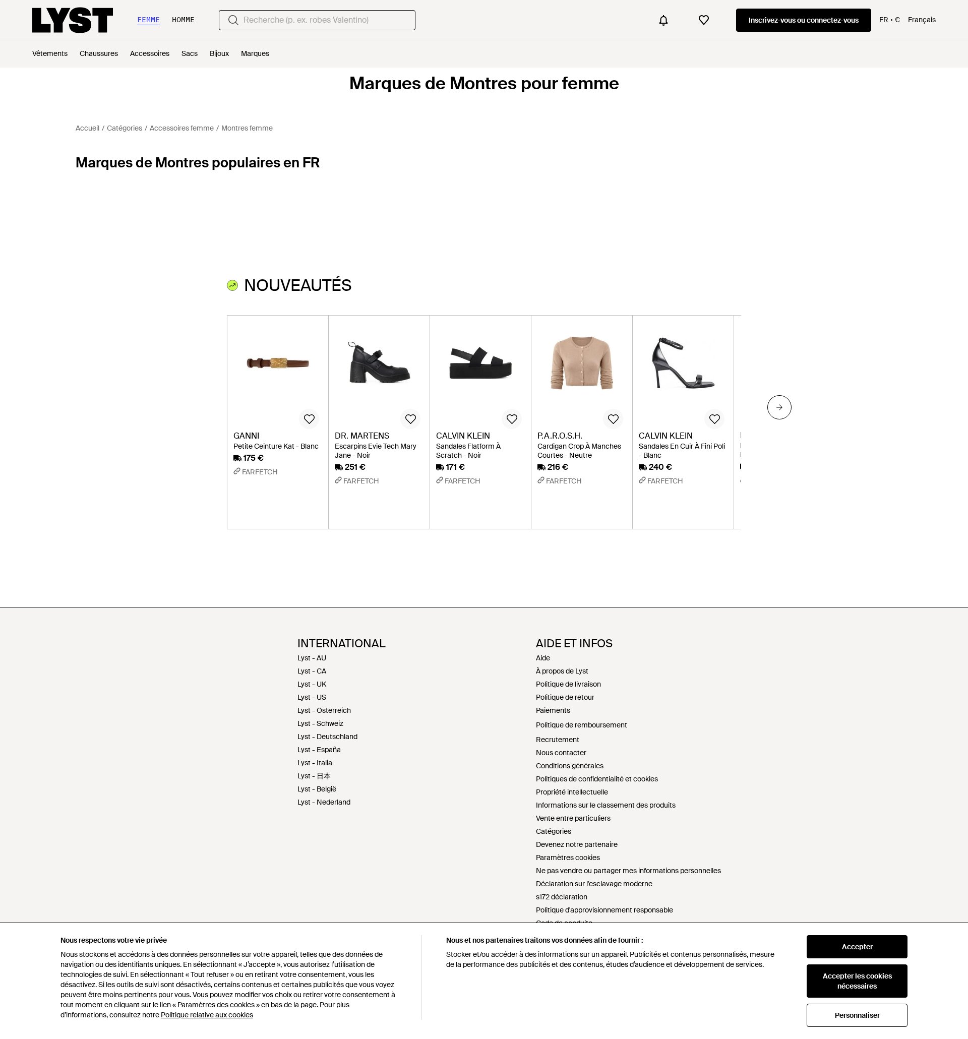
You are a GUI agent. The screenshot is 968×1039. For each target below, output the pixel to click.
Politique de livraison (568, 684)
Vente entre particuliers (573, 818)
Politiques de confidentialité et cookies (597, 778)
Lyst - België (316, 788)
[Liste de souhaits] (704, 20)
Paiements (553, 710)
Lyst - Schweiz (320, 723)
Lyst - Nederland (323, 802)
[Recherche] (233, 20)
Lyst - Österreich (324, 710)
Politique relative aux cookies (207, 1014)
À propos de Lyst (562, 671)
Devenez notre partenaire (577, 844)
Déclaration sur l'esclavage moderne (594, 883)
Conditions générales (569, 765)
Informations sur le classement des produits (606, 805)
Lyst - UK (311, 684)
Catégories (553, 831)
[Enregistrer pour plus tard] (309, 419)
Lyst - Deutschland (327, 736)
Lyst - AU (311, 657)
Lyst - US (311, 697)
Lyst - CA (311, 671)
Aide (543, 657)
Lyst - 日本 (314, 775)
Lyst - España (319, 749)
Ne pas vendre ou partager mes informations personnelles (628, 870)
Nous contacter (561, 752)
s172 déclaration (561, 896)
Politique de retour (565, 697)
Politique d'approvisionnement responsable (604, 909)
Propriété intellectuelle (572, 792)
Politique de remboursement (581, 724)
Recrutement (557, 739)
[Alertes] (663, 20)
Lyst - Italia (314, 762)
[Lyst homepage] (72, 20)
